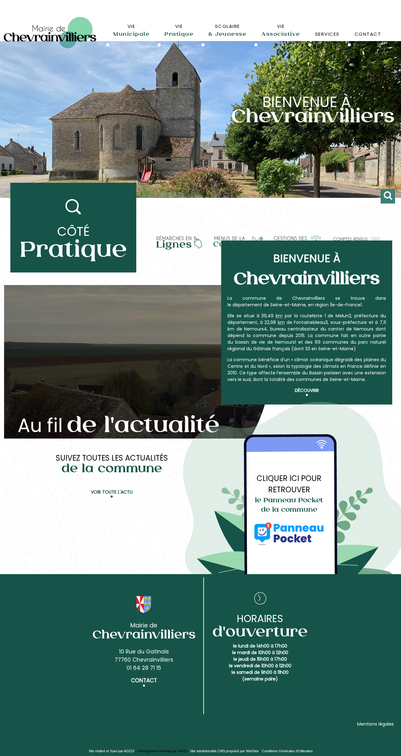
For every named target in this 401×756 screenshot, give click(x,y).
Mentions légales (375, 724)
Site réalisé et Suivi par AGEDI (111, 751)
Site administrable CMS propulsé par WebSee (224, 751)
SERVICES (327, 34)
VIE (131, 30)
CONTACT (368, 34)
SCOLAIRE (227, 30)
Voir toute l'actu (112, 492)
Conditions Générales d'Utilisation (287, 751)
